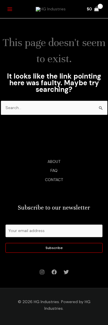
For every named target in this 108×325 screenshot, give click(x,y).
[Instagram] (42, 272)
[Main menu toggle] (10, 9)
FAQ (54, 170)
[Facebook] (54, 272)
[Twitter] (66, 272)
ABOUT (54, 161)
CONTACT (54, 179)
